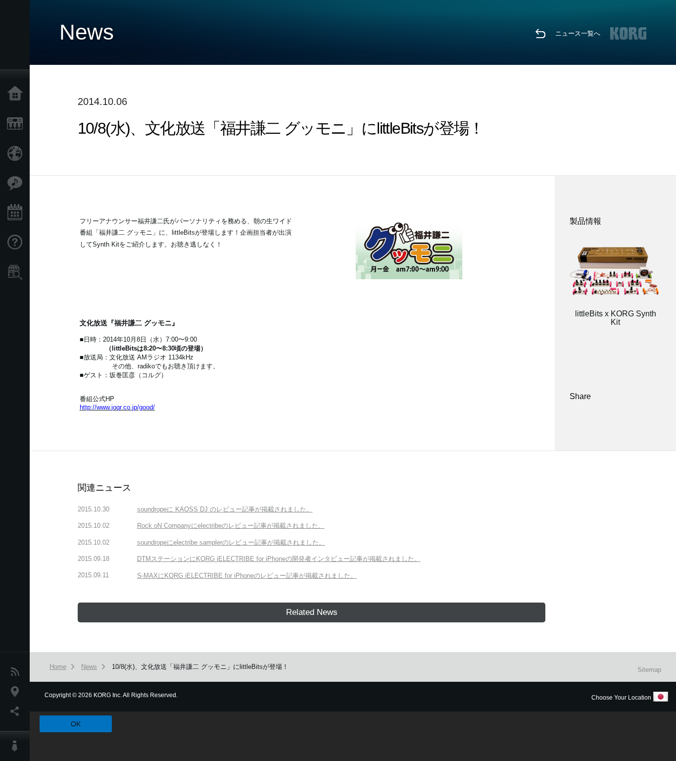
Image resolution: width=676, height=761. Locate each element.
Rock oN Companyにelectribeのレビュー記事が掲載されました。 (231, 525)
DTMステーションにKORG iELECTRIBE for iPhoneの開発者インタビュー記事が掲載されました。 (279, 558)
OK (76, 724)
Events (17, 213)
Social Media (17, 711)
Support (17, 242)
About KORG (17, 746)
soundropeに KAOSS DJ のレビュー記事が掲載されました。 (225, 509)
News (17, 672)
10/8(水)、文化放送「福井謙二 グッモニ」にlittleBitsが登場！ (200, 666)
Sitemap (649, 669)
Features (17, 183)
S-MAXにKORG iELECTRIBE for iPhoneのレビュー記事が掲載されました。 (247, 575)
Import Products (17, 153)
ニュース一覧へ (577, 33)
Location (17, 692)
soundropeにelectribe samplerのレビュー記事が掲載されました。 (231, 542)
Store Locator (17, 272)
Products (17, 124)
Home (17, 94)
